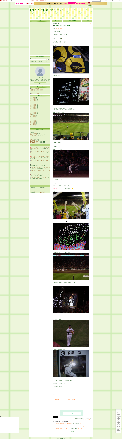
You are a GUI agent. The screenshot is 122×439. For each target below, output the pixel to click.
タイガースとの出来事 (35, 88)
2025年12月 (42, 191)
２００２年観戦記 (33, 98)
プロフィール (37, 7)
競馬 (31, 114)
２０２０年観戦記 (33, 120)
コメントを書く (88, 419)
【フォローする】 (84, 7)
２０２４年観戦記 (33, 124)
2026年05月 (33, 191)
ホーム (30, 7)
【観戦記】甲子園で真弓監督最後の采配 (61, 25)
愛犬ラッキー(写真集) (35, 93)
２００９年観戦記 (33, 106)
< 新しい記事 (57, 20)
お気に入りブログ (40, 129)
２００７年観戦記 (33, 104)
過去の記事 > (87, 20)
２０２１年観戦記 (33, 121)
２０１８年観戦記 (33, 117)
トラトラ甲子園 (33, 156)
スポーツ (14, 0)
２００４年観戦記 (33, 100)
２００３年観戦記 (33, 99)
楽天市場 (119, 0)
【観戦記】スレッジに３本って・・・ (62, 428)
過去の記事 (118, 420)
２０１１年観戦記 (33, 108)
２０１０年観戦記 (33, 107)
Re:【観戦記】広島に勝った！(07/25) (43, 164)
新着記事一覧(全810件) (72, 20)
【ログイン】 (90, 7)
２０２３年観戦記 (33, 123)
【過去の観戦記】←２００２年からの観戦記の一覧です (64, 399)
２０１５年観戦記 (33, 113)
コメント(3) (81, 426)
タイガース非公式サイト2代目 (36, 147)
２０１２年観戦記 (33, 109)
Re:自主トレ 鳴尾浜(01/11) (42, 174)
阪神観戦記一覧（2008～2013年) (37, 90)
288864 (89, 5)
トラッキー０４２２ (34, 151)
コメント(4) (82, 419)
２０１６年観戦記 (33, 115)
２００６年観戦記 (33, 103)
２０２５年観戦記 (33, 125)
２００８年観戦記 (33, 105)
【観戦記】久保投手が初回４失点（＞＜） (63, 426)
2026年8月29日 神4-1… (35, 131)
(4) (69, 25)
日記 (33, 7)
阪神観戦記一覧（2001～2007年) (37, 89)
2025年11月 (42, 192)
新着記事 (118, 428)
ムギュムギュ (33, 164)
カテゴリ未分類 (32, 97)
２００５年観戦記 (33, 101)
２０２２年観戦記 (33, 122)
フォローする (118, 416)
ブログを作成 (115, 0)
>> (107, 0)
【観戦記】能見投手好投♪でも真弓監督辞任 (63, 423)
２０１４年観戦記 (33, 112)
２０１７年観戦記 (33, 116)
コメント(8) (80, 428)
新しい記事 (118, 424)
